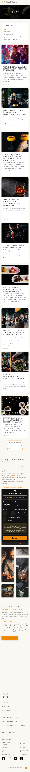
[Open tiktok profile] (22, 758)
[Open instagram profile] (10, 758)
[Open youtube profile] (16, 758)
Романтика (7, 32)
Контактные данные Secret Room (12, 487)
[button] (23, 2)
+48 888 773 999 (15, 476)
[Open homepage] (6, 696)
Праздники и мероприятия (12, 39)
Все (5, 29)
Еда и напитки (8, 34)
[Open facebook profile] (4, 758)
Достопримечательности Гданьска (15, 37)
